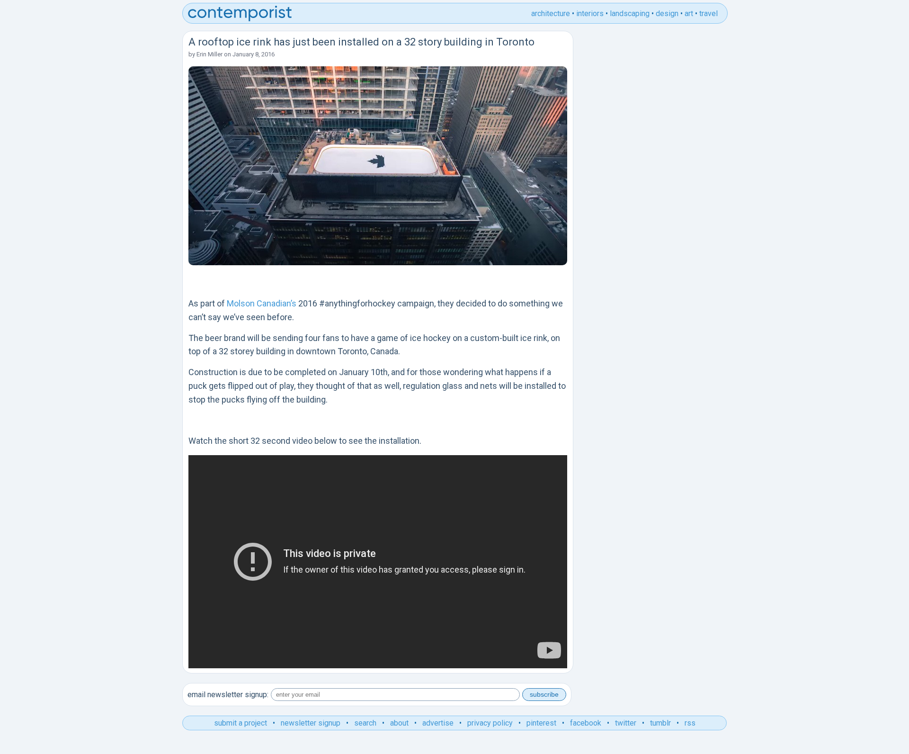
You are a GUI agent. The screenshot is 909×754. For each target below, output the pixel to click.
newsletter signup (310, 722)
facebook (585, 722)
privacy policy (490, 722)
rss (690, 722)
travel (708, 13)
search (365, 722)
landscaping (630, 13)
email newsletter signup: (227, 694)
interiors (590, 13)
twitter (625, 722)
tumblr (660, 722)
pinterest (541, 722)
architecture (550, 13)
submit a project (240, 722)
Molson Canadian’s (261, 303)
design (667, 13)
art (689, 13)
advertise (438, 722)
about (399, 722)
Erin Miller (209, 54)
